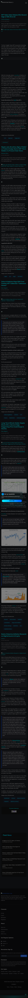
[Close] (21, 494)
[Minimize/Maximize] (26, 995)
